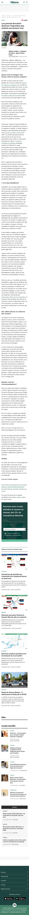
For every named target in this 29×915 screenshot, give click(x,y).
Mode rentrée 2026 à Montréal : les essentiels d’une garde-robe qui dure (18, 780)
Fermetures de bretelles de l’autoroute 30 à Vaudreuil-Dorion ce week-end (14, 576)
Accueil (3, 15)
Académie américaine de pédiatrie (12, 95)
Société (8, 15)
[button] (2, 2)
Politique (12, 730)
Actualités (4, 571)
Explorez (12, 775)
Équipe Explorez (15, 844)
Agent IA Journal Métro (15, 589)
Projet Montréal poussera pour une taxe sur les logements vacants (18, 766)
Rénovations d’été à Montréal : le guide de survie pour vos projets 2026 (13, 828)
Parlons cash (13, 790)
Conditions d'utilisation (15, 912)
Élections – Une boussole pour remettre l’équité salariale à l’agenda (18, 734)
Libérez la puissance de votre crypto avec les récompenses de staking (14, 841)
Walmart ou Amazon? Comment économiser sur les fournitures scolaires (18, 794)
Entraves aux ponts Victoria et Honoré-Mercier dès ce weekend (13, 616)
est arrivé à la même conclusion (13, 132)
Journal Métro (22, 785)
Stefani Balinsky (22, 798)
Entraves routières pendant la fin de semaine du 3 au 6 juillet (13, 654)
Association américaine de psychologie (13, 297)
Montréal (3, 612)
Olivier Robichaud (23, 770)
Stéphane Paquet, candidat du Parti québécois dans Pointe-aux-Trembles (17, 750)
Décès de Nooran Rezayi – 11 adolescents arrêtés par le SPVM (13, 693)
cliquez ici (20, 497)
